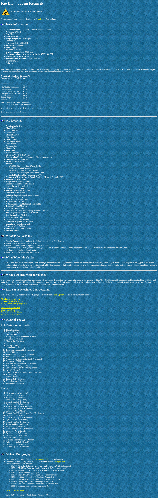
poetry (61, 295)
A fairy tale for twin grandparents (14, 303)
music (56, 295)
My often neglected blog (10, 299)
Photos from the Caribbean (11, 312)
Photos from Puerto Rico (10, 308)
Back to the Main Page (15, 490)
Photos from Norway (9, 310)
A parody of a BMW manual (12, 301)
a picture (41, 19)
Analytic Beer (59, 461)
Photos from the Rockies (10, 314)
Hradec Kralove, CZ (40, 459)
